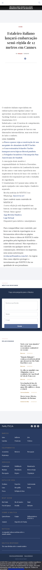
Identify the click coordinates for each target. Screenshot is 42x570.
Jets (28, 437)
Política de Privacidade (17, 569)
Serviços (6, 462)
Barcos (22, 353)
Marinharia (18, 470)
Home (21, 26)
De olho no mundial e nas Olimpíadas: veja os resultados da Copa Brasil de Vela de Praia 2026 (29, 373)
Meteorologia (31, 470)
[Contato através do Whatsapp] (29, 427)
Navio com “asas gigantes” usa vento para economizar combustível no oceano (30, 347)
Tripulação (30, 473)
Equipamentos (8, 448)
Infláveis (17, 437)
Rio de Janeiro (19, 502)
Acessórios (5, 452)
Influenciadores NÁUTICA (32, 517)
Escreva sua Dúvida (12, 303)
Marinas (4, 470)
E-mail (8, 320)
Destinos (4, 484)
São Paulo (5, 502)
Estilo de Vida (8, 480)
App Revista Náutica (12, 215)
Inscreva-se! (18, 196)
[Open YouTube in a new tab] (25, 59)
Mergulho (18, 488)
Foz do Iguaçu (6, 505)
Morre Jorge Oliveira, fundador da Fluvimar (28, 397)
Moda (29, 488)
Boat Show (7, 498)
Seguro (17, 473)
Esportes (17, 484)
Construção (5, 466)
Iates (3, 437)
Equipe (17, 516)
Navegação (30, 452)
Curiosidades (24, 392)
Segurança (5, 455)
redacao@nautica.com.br (15, 256)
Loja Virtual (9, 218)
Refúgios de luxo (20, 491)
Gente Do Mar (24, 401)
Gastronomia (31, 484)
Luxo (3, 488)
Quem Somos (6, 516)
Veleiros (29, 441)
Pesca (3, 491)
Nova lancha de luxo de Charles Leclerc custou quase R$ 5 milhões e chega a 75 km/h (30, 386)
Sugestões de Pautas (21, 522)
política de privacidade (16, 556)
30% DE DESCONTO (27, 8)
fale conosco (28, 556)
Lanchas (4, 441)
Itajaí (28, 502)
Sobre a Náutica (9, 512)
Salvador (30, 505)
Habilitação (18, 466)
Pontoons (18, 441)
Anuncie (4, 522)
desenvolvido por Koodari (21, 559)
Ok (9, 569)
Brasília (17, 505)
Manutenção (31, 466)
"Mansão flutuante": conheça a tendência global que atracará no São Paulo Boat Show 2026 (30, 360)
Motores (17, 452)
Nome (8, 314)
